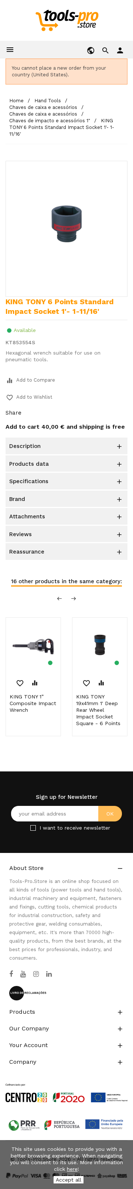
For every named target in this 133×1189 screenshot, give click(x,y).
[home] (67, 20)
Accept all (68, 1180)
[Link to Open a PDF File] (66, 1086)
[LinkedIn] (49, 974)
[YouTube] (23, 974)
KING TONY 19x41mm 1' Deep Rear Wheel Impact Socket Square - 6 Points (98, 710)
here (72, 1169)
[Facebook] (11, 974)
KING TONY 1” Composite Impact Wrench (33, 703)
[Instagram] (36, 974)
